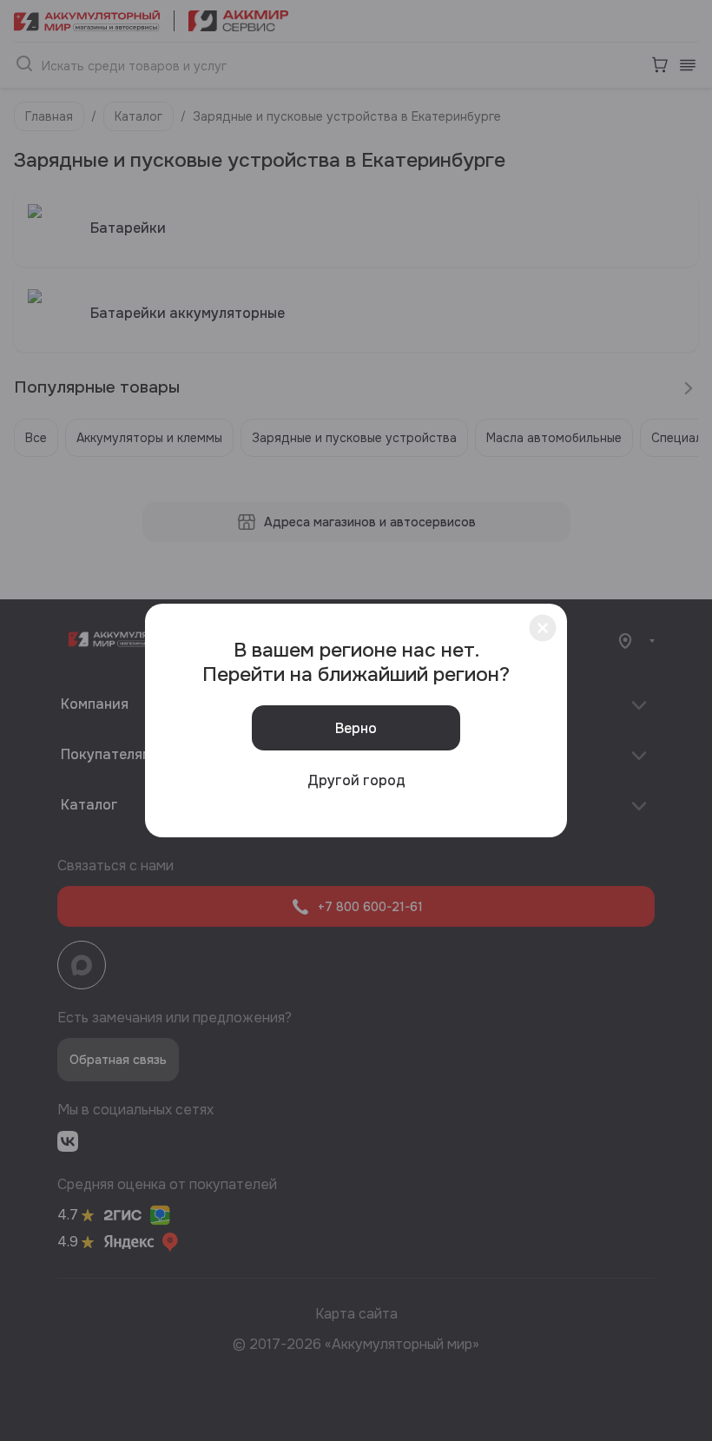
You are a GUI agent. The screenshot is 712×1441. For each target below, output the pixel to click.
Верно (356, 728)
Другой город (356, 780)
